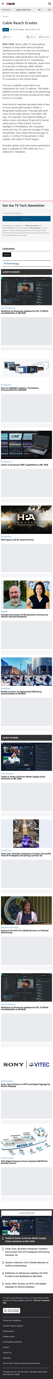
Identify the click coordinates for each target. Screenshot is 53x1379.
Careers (6, 1347)
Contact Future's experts (13, 1326)
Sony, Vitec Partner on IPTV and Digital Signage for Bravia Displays (25, 1285)
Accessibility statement (12, 1342)
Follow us (32, 37)
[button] (3, 3)
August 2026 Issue (23, 10)
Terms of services (32, 225)
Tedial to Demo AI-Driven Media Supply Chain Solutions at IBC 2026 (25, 1240)
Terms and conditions (12, 1320)
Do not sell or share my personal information (21, 1363)
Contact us (7, 1352)
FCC (49, 10)
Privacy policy (8, 1331)
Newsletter (45, 37)
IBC (39, 10)
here (40, 148)
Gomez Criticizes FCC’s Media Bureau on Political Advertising (26, 1264)
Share (9, 37)
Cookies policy (9, 1336)
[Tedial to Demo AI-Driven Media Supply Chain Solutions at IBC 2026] (26, 1230)
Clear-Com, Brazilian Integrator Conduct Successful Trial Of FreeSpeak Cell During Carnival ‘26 (27, 1252)
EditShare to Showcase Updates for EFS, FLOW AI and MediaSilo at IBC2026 (26, 1275)
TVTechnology (18, 29)
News (5, 29)
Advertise (7, 1358)
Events (5, 16)
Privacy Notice (35, 228)
